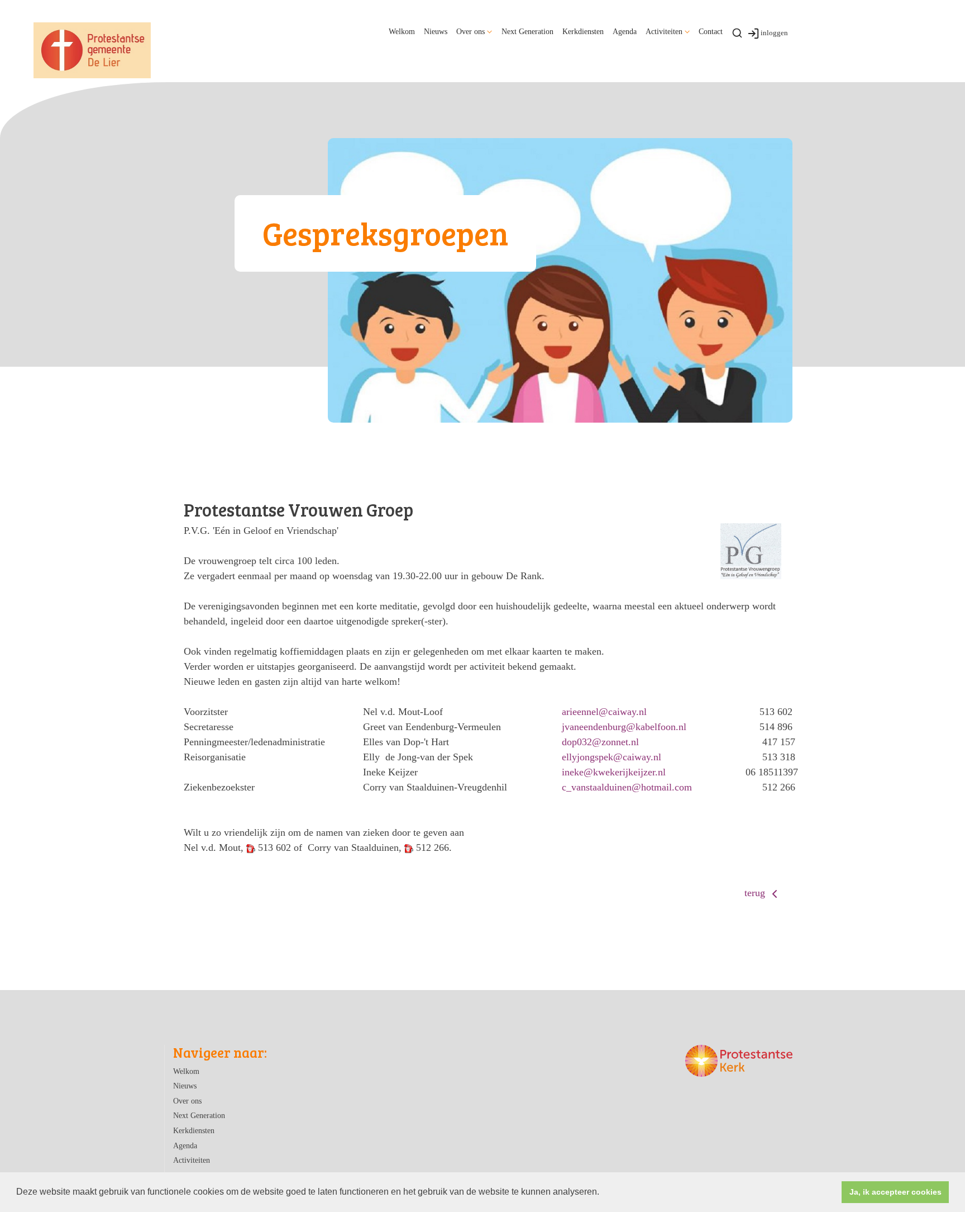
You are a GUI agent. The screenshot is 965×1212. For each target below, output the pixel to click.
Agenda (625, 31)
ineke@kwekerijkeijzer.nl (614, 772)
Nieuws (435, 31)
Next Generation (527, 31)
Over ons (470, 31)
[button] (603, 1193)
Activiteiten (664, 31)
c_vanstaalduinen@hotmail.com (627, 787)
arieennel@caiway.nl (604, 711)
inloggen (774, 33)
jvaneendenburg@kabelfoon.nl (624, 726)
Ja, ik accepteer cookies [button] (895, 1191)
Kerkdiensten (583, 31)
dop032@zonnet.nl (600, 741)
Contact (711, 31)
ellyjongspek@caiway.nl (611, 757)
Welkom (402, 31)
